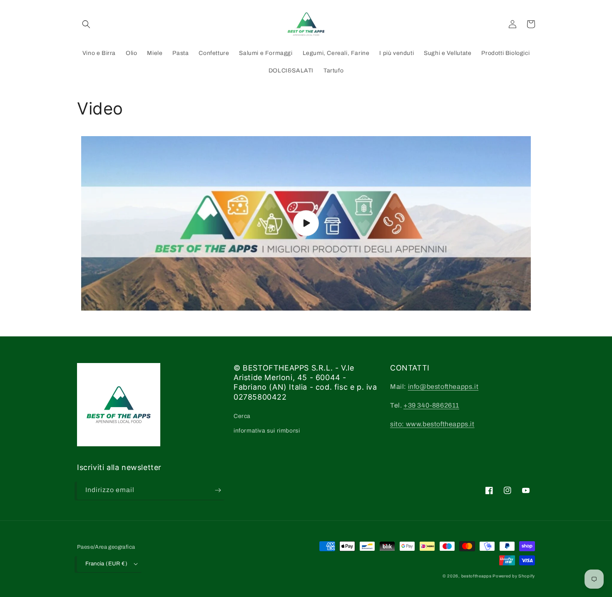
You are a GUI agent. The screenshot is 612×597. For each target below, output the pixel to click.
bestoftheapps (477, 576)
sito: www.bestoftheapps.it (432, 424)
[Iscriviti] (218, 490)
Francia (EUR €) (106, 564)
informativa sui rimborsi (267, 431)
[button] (86, 24)
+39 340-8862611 (431, 405)
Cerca (242, 416)
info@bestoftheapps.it (443, 386)
